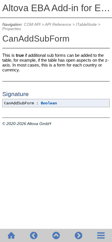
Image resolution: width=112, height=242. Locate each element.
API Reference (58, 24)
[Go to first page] (11, 235)
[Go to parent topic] (56, 235)
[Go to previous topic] (33, 235)
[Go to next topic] (78, 235)
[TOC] (101, 235)
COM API (32, 24)
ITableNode (86, 24)
